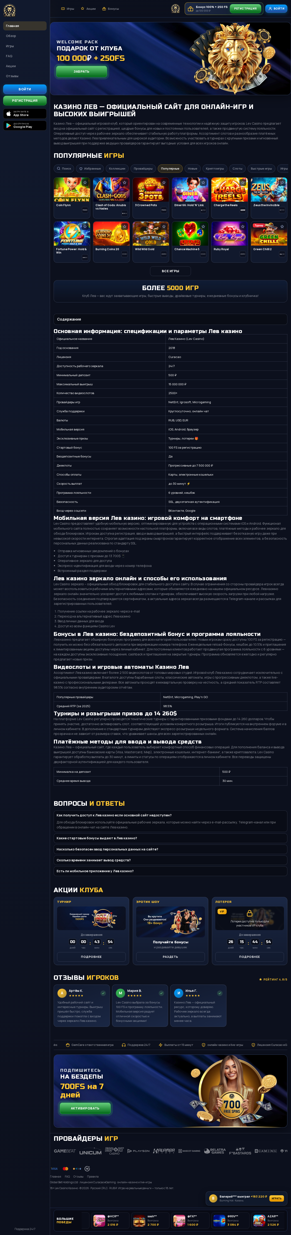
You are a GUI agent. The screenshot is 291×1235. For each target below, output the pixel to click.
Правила (93, 1176)
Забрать (82, 71)
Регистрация (25, 100)
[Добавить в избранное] (85, 182)
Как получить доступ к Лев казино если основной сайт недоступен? (114, 815)
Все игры (170, 271)
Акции (11, 66)
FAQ (9, 56)
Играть (277, 1198)
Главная (12, 26)
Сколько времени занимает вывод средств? (94, 860)
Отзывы (12, 76)
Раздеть (170, 957)
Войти (25, 89)
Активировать (85, 1108)
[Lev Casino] (25, 11)
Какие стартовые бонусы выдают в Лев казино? (97, 838)
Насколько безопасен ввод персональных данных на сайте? (107, 849)
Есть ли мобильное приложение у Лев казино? (95, 871)
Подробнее (91, 957)
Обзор (11, 36)
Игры (10, 46)
